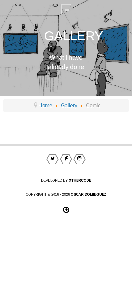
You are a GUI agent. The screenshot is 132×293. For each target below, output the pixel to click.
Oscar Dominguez (88, 194)
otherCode (80, 180)
